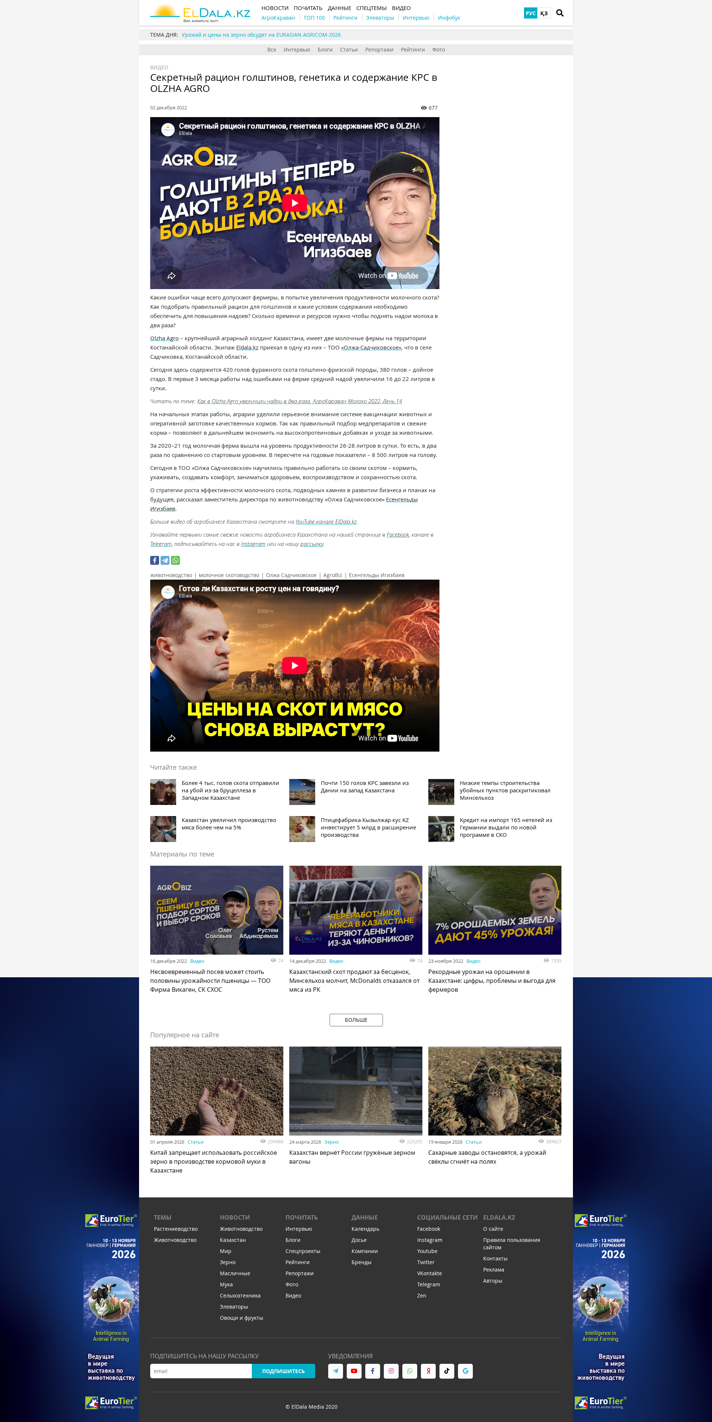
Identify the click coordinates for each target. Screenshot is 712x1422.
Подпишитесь (283, 1371)
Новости (235, 1217)
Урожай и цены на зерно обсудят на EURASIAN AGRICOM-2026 (261, 34)
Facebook (398, 534)
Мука (226, 1284)
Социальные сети (447, 1217)
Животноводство (175, 1239)
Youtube (427, 1250)
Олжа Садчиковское (291, 575)
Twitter (426, 1262)
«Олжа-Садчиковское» (371, 347)
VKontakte (429, 1273)
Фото (438, 49)
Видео (159, 67)
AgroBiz (332, 575)
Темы (163, 1217)
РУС (531, 13)
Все (271, 49)
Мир (225, 1250)
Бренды (362, 1262)
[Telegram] (165, 560)
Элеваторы (234, 1306)
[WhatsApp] (175, 560)
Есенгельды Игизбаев (377, 575)
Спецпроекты (303, 1250)
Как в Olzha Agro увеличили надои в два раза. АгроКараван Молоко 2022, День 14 (299, 401)
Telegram (161, 543)
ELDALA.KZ (499, 1217)
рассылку (311, 543)
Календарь (365, 1228)
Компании (365, 1250)
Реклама (493, 1269)
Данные (365, 1217)
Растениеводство (176, 1228)
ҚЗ (544, 13)
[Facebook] (154, 560)
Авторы (492, 1280)
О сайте (493, 1228)
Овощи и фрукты (241, 1317)
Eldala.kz (247, 347)
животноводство (171, 575)
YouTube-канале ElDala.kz (326, 521)
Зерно (331, 1141)
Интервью (297, 49)
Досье (359, 1239)
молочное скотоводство (229, 575)
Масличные (235, 1273)
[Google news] (465, 1371)
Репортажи (379, 49)
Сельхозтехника (240, 1295)
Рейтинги (413, 49)
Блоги (325, 49)
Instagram (253, 543)
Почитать (302, 1217)
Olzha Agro (164, 338)
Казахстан (233, 1239)
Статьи (349, 49)
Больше (356, 1019)
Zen (421, 1295)
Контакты (495, 1258)
